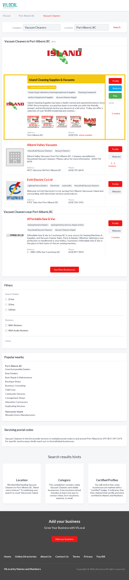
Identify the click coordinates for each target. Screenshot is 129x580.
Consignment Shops (15, 398)
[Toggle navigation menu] (124, 5)
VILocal (6, 15)
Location (68, 27)
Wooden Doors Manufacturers (20, 415)
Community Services (15, 393)
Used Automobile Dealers (17, 369)
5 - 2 (112, 164)
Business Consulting (15, 385)
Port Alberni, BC (27, 15)
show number (85, 135)
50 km (11, 304)
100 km (11, 309)
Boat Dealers (11, 373)
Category (17, 27)
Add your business (64, 539)
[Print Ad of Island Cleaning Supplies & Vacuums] (33, 121)
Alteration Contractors (16, 402)
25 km (11, 299)
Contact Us (62, 556)
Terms (76, 556)
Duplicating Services (15, 406)
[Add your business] (64, 535)
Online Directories (25, 556)
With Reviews (15, 325)
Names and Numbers (29, 568)
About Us (45, 556)
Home (7, 556)
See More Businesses (64, 269)
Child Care (10, 389)
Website (116, 88)
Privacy (88, 556)
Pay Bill (101, 556)
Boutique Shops (13, 381)
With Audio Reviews (18, 330)
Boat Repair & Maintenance (18, 377)
